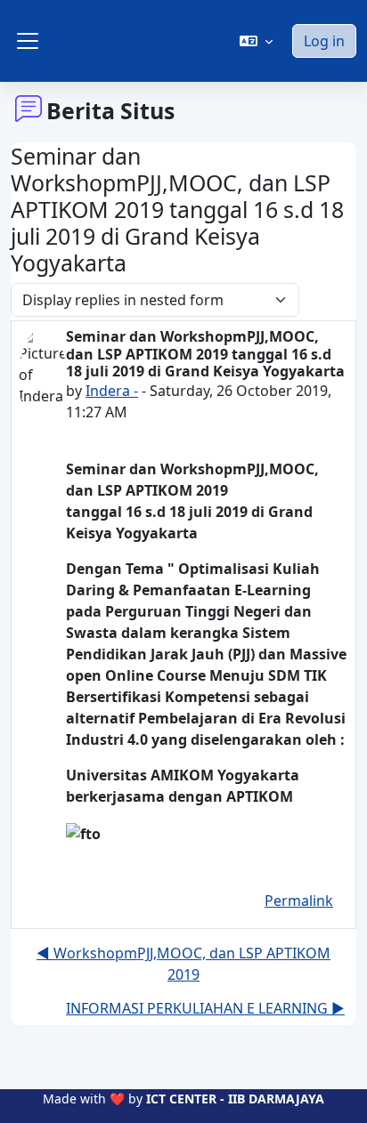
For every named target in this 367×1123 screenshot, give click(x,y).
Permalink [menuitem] (299, 900)
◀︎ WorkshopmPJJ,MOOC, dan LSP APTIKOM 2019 (183, 963)
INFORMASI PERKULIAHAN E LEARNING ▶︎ (205, 1008)
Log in (324, 41)
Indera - (112, 390)
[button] (256, 41)
